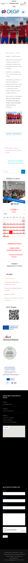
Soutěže (9, 133)
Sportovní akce (17, 133)
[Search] (23, 172)
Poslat (5, 536)
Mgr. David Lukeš (10, 53)
